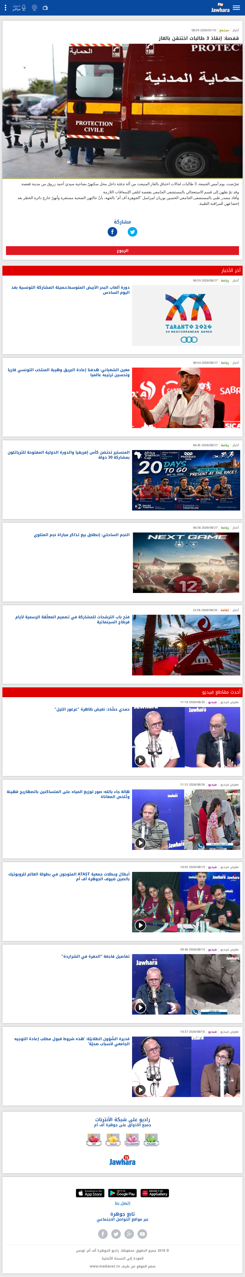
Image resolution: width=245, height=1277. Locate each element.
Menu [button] (236, 7)
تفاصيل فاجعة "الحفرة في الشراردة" (95, 956)
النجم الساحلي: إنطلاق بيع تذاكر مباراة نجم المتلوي (82, 535)
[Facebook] (112, 227)
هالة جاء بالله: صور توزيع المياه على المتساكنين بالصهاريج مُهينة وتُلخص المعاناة (68, 794)
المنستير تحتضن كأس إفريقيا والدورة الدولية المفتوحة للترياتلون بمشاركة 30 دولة (69, 455)
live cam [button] (34, 7)
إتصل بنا (122, 1203)
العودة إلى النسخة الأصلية (123, 1258)
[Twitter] (132, 227)
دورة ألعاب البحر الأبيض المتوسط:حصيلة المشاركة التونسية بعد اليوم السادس (70, 290)
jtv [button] (45, 7)
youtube (142, 1234)
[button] (220, 8)
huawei (154, 1193)
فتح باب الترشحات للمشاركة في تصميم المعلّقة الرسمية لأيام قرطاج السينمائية (72, 620)
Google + (129, 1234)
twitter (116, 1234)
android (122, 1193)
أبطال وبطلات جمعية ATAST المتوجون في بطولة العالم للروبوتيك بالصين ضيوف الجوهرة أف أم (69, 877)
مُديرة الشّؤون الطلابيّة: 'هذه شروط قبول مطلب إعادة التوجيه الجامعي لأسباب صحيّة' (72, 1042)
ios (90, 1193)
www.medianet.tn (105, 1266)
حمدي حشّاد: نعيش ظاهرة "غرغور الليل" (92, 709)
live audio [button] (19, 8)
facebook (103, 1234)
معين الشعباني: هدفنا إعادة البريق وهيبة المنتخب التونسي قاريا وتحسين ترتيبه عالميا (69, 373)
